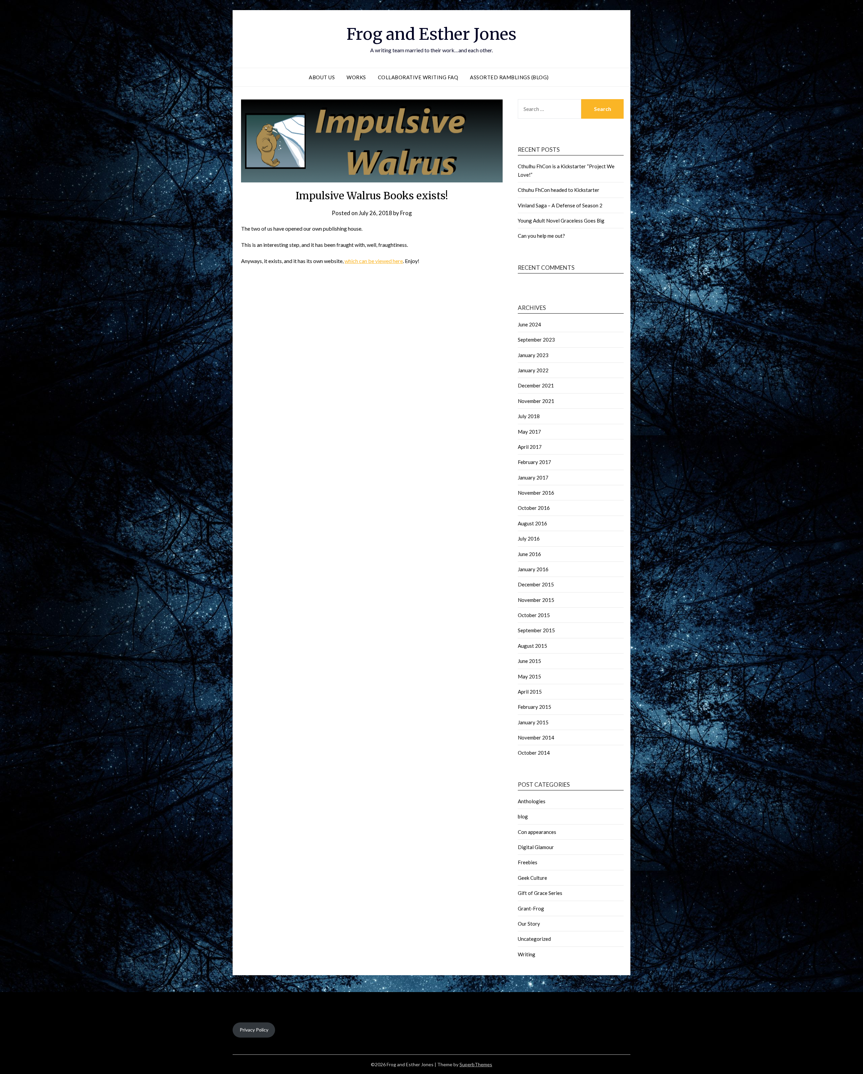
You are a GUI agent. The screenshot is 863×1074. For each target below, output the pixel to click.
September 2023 (536, 340)
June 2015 (529, 661)
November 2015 (536, 600)
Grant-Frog (531, 908)
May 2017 (529, 432)
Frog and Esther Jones (431, 34)
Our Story (529, 924)
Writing (526, 954)
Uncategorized (534, 939)
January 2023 (533, 355)
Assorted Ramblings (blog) (509, 77)
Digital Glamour (536, 847)
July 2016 (529, 538)
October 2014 (534, 753)
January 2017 (533, 477)
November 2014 (536, 737)
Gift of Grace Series (540, 893)
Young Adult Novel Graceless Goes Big (561, 220)
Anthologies (531, 801)
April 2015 (530, 692)
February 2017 (534, 462)
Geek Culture (532, 878)
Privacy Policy (254, 1030)
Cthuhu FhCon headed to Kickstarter (558, 190)
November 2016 (536, 493)
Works (356, 77)
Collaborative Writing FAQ (418, 77)
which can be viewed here (374, 261)
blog (523, 816)
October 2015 (534, 615)
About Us (322, 77)
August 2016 (532, 523)
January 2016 (533, 569)
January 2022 (533, 370)
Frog (406, 212)
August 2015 (532, 646)
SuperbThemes (475, 1064)
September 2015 (536, 630)
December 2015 (536, 584)
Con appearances (537, 832)
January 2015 (533, 722)
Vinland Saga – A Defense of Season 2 (560, 205)
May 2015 (529, 676)
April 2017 (530, 447)
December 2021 (536, 385)
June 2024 (529, 324)
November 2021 (536, 401)
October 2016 (534, 508)
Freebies (527, 862)
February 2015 (534, 707)
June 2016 (529, 554)
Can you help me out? (541, 236)
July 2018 (529, 416)
